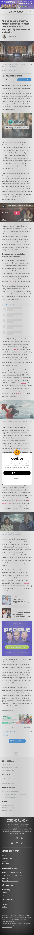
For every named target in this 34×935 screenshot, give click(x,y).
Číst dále (26, 468)
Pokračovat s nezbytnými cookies (17, 482)
